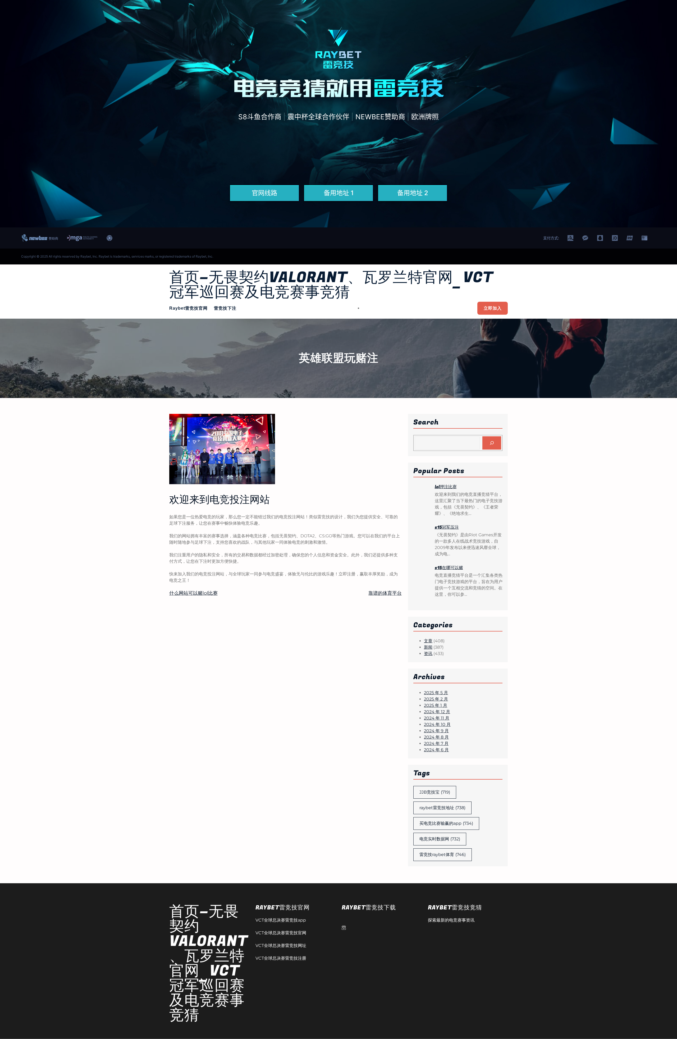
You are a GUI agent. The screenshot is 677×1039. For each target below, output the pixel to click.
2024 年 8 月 (436, 737)
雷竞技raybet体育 (442, 854)
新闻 (428, 647)
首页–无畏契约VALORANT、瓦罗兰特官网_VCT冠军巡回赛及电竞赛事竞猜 (331, 285)
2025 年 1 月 (435, 705)
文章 (428, 640)
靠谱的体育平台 (385, 593)
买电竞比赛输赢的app (446, 823)
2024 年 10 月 (437, 724)
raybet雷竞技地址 (442, 807)
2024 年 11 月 (436, 718)
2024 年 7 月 (436, 743)
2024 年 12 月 (437, 711)
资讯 (428, 653)
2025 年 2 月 (436, 699)
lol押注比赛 (446, 487)
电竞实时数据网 (439, 838)
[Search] (491, 442)
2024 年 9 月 (436, 730)
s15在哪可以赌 (449, 568)
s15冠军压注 (447, 527)
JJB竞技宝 (434, 792)
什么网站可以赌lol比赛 (193, 593)
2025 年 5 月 (436, 692)
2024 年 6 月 (436, 749)
